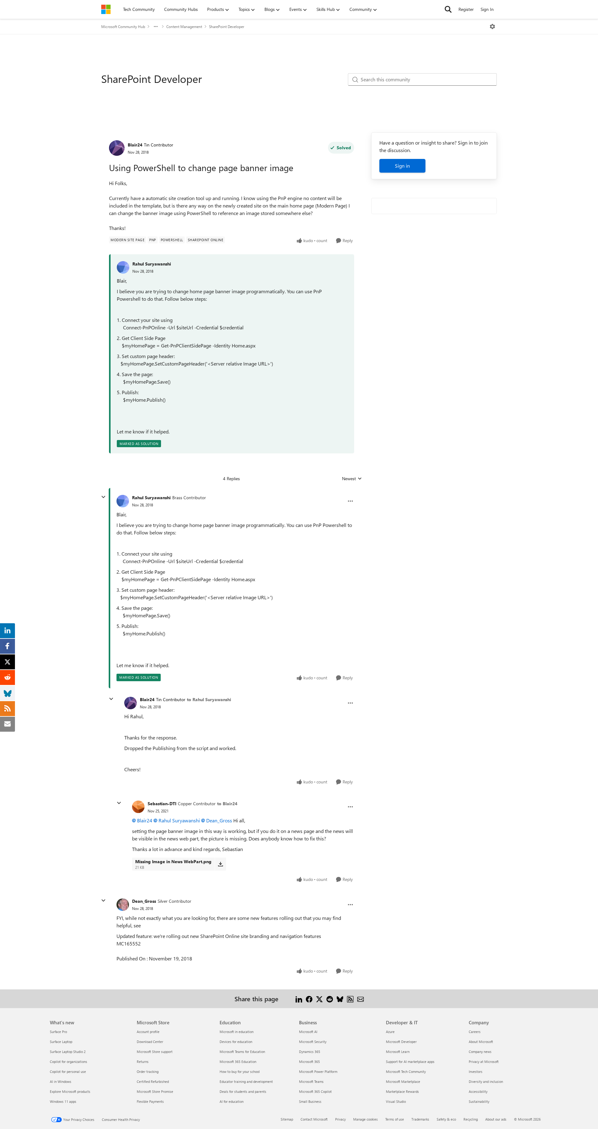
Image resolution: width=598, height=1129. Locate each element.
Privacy (340, 1119)
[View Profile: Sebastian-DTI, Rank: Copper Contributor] (138, 807)
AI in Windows (60, 1081)
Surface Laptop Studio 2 (68, 1051)
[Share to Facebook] (309, 998)
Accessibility (478, 1091)
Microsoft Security (312, 1041)
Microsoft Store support (155, 1051)
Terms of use (394, 1119)
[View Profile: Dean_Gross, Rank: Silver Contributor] (122, 904)
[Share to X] (319, 998)
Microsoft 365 (309, 1061)
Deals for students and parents (243, 1091)
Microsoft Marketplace (403, 1081)
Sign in (402, 165)
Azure (390, 1031)
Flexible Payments (150, 1101)
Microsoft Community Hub (123, 26)
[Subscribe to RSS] (350, 998)
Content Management (184, 26)
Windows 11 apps (63, 1101)
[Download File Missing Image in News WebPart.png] (220, 864)
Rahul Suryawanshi (151, 264)
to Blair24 (227, 803)
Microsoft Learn (398, 1051)
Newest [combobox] (352, 479)
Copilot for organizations (68, 1061)
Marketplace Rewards (402, 1091)
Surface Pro (58, 1031)
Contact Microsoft (314, 1119)
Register (466, 9)
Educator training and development (246, 1081)
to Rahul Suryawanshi (209, 699)
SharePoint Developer (226, 26)
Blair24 (135, 145)
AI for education (232, 1101)
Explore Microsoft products (70, 1091)
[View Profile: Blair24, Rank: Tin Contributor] (117, 148)
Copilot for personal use (68, 1071)
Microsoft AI (308, 1031)
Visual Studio (396, 1101)
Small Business (310, 1101)
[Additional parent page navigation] (155, 26)
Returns (143, 1061)
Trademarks (420, 1119)
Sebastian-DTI (162, 803)
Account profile (148, 1031)
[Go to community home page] (106, 9)
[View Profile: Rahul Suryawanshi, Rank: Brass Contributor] (122, 501)
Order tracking (148, 1071)
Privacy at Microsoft (484, 1061)
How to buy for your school (240, 1071)
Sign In (487, 9)
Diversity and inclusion (486, 1081)
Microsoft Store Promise (155, 1091)
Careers (475, 1031)
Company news (480, 1051)
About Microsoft (481, 1041)
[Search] (448, 9)
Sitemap (287, 1119)
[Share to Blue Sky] (340, 998)
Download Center (150, 1041)
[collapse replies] (103, 497)
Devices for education (236, 1041)
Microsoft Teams (311, 1081)
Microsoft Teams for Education (242, 1051)
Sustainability (479, 1101)
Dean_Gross (219, 820)
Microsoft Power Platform (318, 1071)
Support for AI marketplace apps (410, 1061)
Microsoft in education (237, 1031)
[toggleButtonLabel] (492, 26)
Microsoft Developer (401, 1041)
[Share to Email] (360, 998)
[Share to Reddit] (329, 998)
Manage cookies (365, 1119)
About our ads (495, 1119)
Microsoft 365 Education (238, 1061)
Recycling (470, 1119)
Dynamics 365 (309, 1051)
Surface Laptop (61, 1041)
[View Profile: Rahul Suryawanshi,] (123, 267)
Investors (475, 1071)
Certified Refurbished (153, 1081)
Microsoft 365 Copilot (315, 1091)
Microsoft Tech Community (406, 1071)
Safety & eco (446, 1119)
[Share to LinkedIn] (299, 998)
